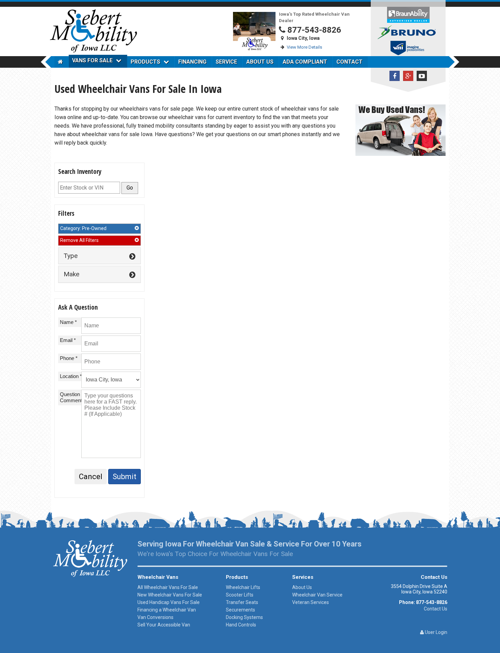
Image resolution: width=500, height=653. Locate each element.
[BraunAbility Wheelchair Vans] (408, 14)
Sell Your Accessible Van (163, 624)
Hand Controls (241, 624)
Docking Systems (244, 617)
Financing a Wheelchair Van (166, 610)
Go (130, 187)
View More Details (304, 47)
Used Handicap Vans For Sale (168, 602)
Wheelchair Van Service (317, 595)
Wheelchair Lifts (243, 587)
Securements (240, 610)
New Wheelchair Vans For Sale (169, 595)
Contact (349, 62)
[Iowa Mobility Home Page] (61, 62)
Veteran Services (310, 602)
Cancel (90, 476)
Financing (192, 62)
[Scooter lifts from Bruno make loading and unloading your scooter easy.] (408, 32)
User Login (435, 632)
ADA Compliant (305, 62)
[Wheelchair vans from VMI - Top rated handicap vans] (408, 49)
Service (226, 62)
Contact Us (435, 608)
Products (145, 62)
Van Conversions (155, 617)
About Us (259, 62)
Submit (124, 476)
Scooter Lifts (239, 595)
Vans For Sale (92, 60)
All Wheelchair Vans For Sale (167, 587)
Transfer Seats (242, 602)
